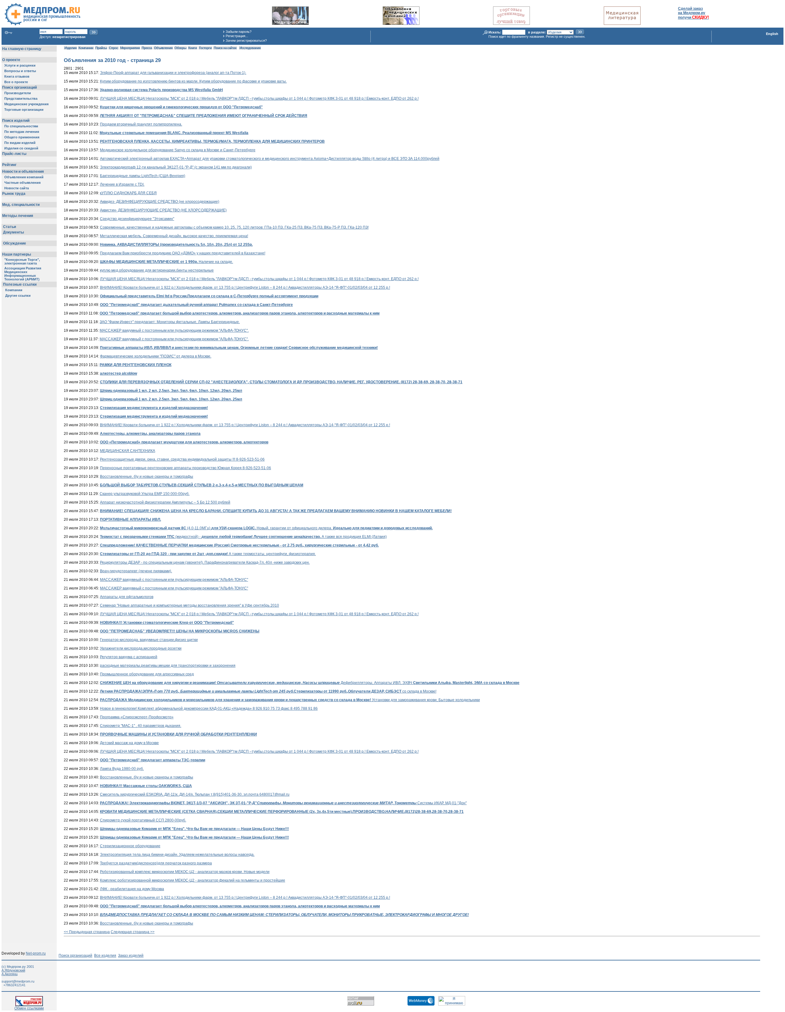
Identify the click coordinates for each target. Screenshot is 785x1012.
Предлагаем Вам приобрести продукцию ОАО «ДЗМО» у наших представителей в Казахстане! (182, 253)
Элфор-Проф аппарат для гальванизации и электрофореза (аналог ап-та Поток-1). (173, 73)
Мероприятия (130, 48)
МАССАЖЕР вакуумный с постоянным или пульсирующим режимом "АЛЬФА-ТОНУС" (174, 579)
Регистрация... (237, 36)
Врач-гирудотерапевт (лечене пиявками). (136, 571)
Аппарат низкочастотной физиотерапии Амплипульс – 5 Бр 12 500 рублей (165, 502)
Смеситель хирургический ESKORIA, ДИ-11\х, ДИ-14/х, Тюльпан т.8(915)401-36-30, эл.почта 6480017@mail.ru (194, 794)
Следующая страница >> (133, 932)
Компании (86, 48)
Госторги (205, 48)
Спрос (113, 48)
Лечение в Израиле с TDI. (122, 184)
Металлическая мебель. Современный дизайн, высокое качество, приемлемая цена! (174, 236)
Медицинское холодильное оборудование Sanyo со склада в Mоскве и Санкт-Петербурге (177, 150)
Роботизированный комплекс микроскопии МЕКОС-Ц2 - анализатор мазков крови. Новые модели (185, 872)
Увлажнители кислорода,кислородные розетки (141, 648)
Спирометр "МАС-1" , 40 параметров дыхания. (140, 726)
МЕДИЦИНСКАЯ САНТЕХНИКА (127, 451)
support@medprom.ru (18, 981)
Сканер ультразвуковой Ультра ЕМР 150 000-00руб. (145, 494)
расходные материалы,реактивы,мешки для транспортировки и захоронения (168, 665)
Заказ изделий (131, 955)
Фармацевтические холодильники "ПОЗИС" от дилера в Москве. (155, 356)
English (772, 34)
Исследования (250, 48)
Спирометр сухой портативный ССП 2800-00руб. (143, 820)
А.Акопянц (9, 974)
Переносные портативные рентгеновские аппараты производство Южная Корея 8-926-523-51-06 (185, 468)
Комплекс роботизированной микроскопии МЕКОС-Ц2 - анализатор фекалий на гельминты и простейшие (192, 880)
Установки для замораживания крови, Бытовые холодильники (290, 700)
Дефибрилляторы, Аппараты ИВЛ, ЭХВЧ (309, 683)
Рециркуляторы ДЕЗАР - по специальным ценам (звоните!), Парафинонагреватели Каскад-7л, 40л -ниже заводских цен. (205, 562)
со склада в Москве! (268, 691)
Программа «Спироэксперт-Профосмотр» (137, 717)
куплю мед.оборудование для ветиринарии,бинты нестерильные (157, 270)
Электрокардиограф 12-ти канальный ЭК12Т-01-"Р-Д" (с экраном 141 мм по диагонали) (176, 167)
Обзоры (180, 48)
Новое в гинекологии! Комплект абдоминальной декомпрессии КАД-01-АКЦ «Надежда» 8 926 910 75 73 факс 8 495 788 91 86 (209, 708)
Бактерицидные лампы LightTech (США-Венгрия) (142, 176)
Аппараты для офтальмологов (126, 597)
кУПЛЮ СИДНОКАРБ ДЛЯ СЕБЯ (128, 193)
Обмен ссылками (29, 1008)
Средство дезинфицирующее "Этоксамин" (137, 219)
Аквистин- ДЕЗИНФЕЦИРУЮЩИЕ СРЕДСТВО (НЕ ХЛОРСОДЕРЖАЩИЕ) (163, 210)
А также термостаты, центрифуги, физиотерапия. (208, 554)
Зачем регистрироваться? (246, 40)
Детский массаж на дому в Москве (129, 743)
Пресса (146, 48)
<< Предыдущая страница (87, 932)
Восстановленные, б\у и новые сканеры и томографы (146, 476)
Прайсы (101, 48)
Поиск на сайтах (225, 48)
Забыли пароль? (238, 31)
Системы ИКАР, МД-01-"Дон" (283, 803)
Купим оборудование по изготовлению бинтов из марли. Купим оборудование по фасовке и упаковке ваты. (193, 81)
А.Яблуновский (13, 970)
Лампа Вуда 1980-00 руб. (122, 769)
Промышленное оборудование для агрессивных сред (147, 674)
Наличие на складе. (166, 262)
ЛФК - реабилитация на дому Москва (132, 889)
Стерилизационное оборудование (130, 846)
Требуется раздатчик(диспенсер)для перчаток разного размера (156, 863)
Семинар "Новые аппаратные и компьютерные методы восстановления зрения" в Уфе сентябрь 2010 (189, 605)
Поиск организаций (75, 955)
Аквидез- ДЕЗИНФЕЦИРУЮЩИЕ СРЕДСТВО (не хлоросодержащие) (159, 201)
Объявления (163, 48)
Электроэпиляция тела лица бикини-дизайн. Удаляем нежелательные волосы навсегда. (177, 854)
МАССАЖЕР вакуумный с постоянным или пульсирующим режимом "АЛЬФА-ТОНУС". (174, 330)
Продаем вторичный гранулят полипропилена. (141, 124)
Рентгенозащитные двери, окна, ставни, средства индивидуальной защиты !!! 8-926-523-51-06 (182, 459)
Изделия (70, 48)
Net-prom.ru (36, 953)
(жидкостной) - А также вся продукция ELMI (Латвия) (243, 537)
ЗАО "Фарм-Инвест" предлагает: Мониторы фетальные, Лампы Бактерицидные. (170, 322)
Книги (192, 48)
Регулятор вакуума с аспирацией (128, 657)
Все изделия (105, 955)
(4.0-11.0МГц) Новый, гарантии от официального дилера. (266, 528)
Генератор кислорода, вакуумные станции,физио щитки (149, 640)
